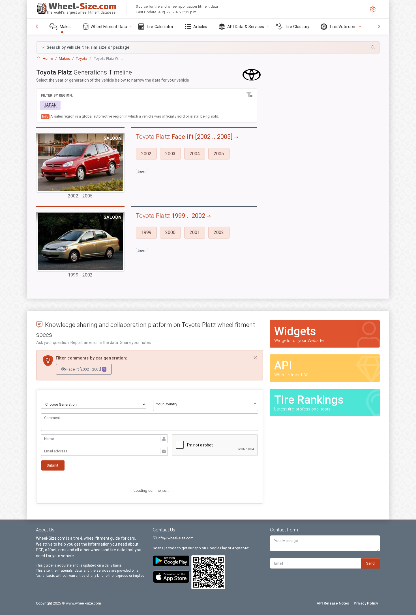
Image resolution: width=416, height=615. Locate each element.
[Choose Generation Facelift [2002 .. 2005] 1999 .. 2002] (93, 404)
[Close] (255, 357)
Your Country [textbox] (166, 404)
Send (370, 563)
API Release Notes (333, 603)
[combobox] (205, 405)
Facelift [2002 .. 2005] (85, 369)
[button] (208, 47)
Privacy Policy (366, 603)
